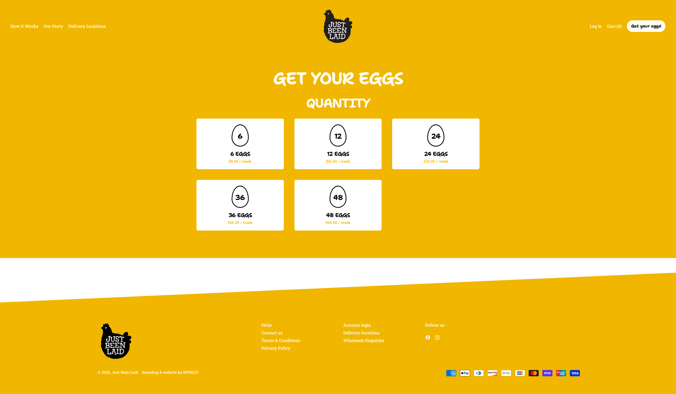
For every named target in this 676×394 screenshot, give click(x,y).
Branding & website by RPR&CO (170, 372)
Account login (357, 325)
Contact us (272, 332)
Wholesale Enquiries (363, 340)
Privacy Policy (275, 348)
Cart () (614, 27)
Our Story (53, 26)
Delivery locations (361, 332)
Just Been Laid (125, 372)
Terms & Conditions (280, 340)
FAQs (266, 325)
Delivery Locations (87, 26)
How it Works (24, 26)
